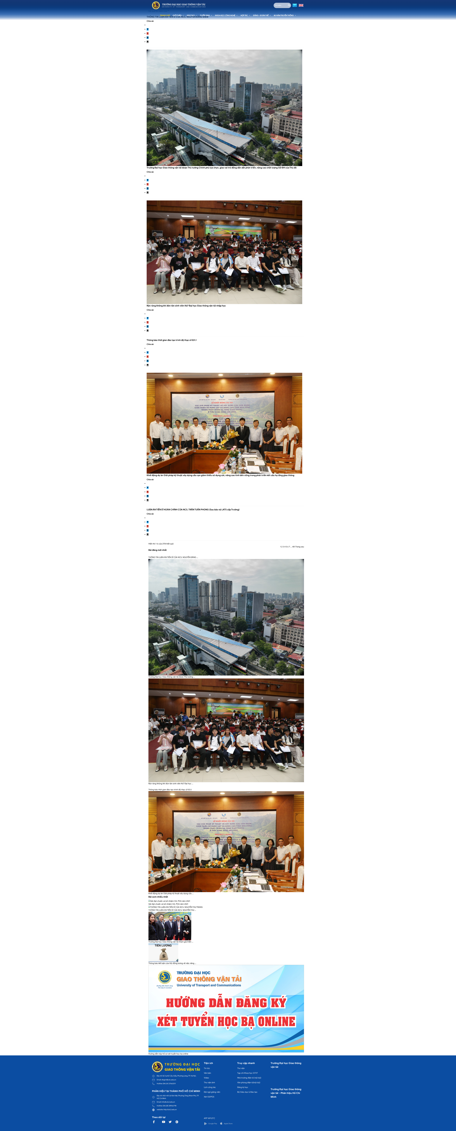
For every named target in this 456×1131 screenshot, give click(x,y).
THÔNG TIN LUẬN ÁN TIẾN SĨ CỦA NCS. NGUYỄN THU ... (172, 910)
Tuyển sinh (205, 15)
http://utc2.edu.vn (170, 1109)
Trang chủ (165, 15)
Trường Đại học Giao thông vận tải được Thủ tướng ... (171, 677)
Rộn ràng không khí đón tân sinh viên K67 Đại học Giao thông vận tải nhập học (186, 305)
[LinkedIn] (148, 37)
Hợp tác (244, 15)
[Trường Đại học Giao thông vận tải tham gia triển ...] (169, 926)
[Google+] (148, 33)
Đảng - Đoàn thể (260, 15)
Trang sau (299, 547)
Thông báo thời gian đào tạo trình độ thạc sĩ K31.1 (172, 340)
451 (293, 547)
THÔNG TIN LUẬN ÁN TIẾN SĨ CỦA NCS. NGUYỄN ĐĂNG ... (173, 557)
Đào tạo (191, 15)
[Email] (148, 42)
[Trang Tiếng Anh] (301, 5)
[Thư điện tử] (294, 5)
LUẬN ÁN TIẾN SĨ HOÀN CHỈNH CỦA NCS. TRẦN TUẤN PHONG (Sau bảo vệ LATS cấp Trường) (193, 509)
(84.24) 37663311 (169, 1083)
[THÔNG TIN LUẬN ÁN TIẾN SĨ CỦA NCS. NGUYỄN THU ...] (175, 907)
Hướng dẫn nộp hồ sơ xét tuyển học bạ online (168, 1054)
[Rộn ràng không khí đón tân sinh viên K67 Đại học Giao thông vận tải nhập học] (224, 252)
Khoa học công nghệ (225, 15)
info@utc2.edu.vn (168, 1102)
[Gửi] (289, 5)
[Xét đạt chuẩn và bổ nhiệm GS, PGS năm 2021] (169, 901)
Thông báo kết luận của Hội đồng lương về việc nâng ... (172, 963)
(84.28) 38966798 (169, 1106)
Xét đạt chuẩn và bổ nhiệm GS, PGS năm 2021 (168, 904)
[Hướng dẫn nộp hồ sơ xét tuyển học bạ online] (226, 1008)
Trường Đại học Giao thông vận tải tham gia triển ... (170, 942)
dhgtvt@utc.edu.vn (169, 1080)
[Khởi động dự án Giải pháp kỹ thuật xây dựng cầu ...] (226, 841)
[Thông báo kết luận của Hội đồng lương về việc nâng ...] (163, 952)
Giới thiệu (177, 15)
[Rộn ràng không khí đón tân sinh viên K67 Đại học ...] (226, 730)
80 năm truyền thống (284, 15)
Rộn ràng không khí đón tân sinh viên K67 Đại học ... (170, 783)
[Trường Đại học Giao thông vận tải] (178, 5)
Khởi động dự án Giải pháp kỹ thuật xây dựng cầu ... (171, 893)
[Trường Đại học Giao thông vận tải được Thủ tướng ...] (226, 617)
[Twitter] (148, 29)
